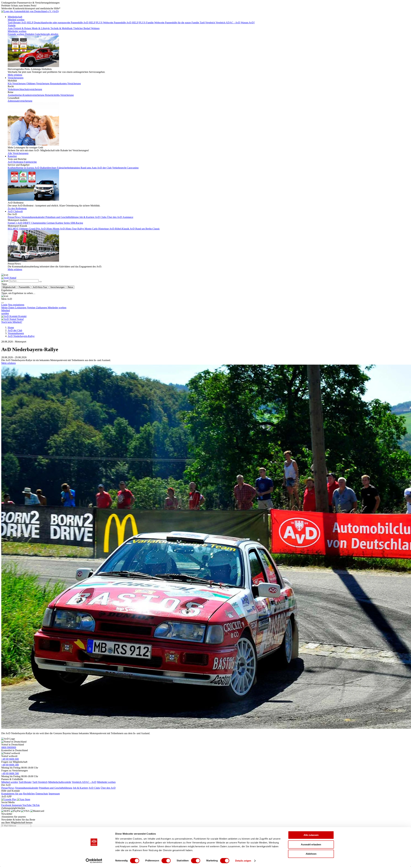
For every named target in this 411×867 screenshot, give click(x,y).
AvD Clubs (94, 787)
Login (4, 304)
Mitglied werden (16, 19)
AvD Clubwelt (15, 211)
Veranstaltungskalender (26, 787)
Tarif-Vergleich (40, 782)
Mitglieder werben (17, 31)
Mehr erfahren (15, 74)
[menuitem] (16, 304)
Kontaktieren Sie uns (11, 793)
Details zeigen (243, 860)
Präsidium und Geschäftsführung (55, 787)
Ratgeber (12, 156)
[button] (8, 363)
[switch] (166, 860)
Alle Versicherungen (18, 153)
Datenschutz (41, 793)
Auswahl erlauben (311, 844)
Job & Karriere (80, 787)
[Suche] (4, 274)
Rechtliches (29, 793)
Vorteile (12, 25)
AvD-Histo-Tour (40, 287)
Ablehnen (311, 853)
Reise (70, 287)
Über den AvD (108, 787)
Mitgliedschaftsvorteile (59, 782)
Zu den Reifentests (17, 208)
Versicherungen (15, 77)
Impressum (54, 793)
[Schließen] (40, 281)
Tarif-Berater (25, 782)
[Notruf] (8, 277)
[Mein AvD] (4, 296)
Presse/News (7, 787)
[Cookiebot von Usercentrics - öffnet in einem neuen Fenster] (94, 860)
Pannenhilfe (24, 287)
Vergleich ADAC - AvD (84, 782)
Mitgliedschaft (15, 16)
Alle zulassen (311, 835)
